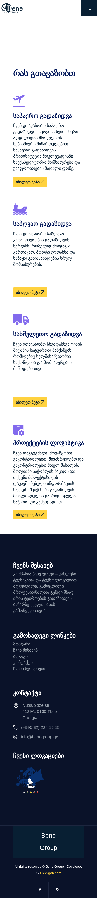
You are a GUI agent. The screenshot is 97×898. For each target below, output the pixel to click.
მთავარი (21, 644)
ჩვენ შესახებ (25, 650)
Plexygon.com (50, 873)
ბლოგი (20, 656)
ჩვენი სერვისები (29, 668)
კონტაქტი (23, 662)
